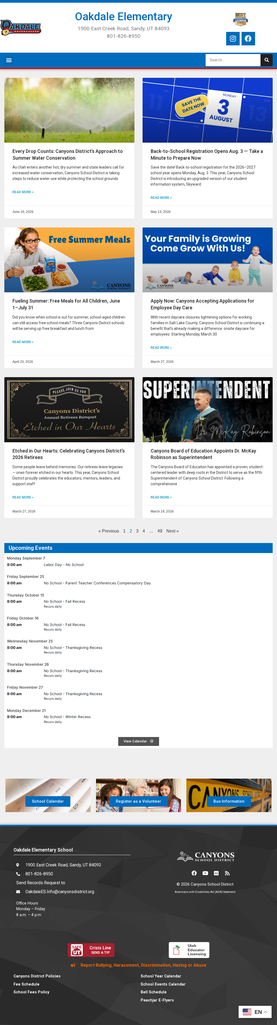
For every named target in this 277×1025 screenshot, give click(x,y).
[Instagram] (233, 38)
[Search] (266, 60)
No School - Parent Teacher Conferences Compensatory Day (97, 583)
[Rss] (227, 873)
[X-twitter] (183, 873)
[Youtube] (205, 873)
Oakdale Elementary (123, 16)
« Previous (108, 531)
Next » (172, 531)
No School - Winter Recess (67, 717)
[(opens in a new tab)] (69, 110)
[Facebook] (248, 38)
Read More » (23, 192)
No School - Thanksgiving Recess (73, 647)
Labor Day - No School (64, 564)
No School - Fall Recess (64, 601)
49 (159, 531)
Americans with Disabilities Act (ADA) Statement (205, 891)
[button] (8, 60)
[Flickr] (216, 873)
